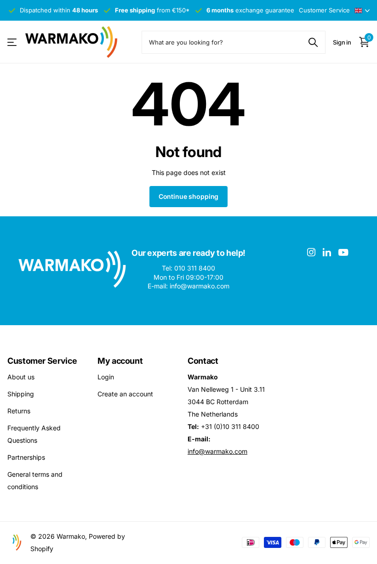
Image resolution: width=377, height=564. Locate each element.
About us (20, 377)
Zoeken (313, 42)
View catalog (12, 42)
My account (120, 361)
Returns (18, 411)
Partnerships (26, 457)
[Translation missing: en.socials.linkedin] (327, 252)
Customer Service (42, 361)
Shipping (20, 394)
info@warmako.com (217, 451)
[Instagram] (311, 252)
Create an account (125, 394)
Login (105, 377)
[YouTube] (343, 252)
